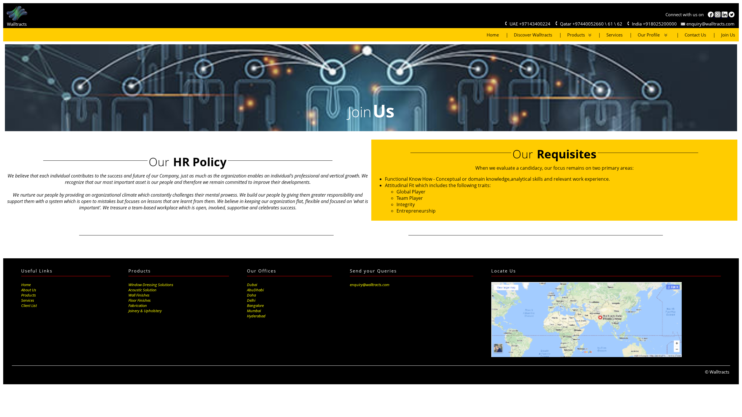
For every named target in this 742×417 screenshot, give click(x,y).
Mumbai (254, 310)
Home (493, 35)
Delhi (251, 300)
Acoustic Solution (142, 289)
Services (612, 35)
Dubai (252, 284)
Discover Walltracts (530, 35)
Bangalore (255, 305)
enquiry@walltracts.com (709, 24)
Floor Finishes (139, 300)
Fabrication (137, 305)
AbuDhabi (255, 289)
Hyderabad (256, 316)
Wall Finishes (139, 295)
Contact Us (692, 35)
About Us (28, 289)
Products (574, 35)
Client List (29, 305)
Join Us (725, 35)
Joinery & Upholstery (145, 310)
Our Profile (646, 35)
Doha (251, 295)
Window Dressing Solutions (150, 284)
